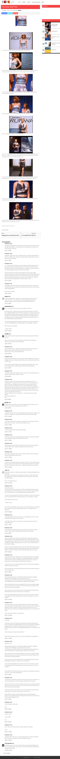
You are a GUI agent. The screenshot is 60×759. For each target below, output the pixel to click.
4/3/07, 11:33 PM (8, 431)
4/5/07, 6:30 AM (8, 721)
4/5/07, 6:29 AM (8, 709)
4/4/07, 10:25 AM (8, 599)
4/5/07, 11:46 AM (8, 731)
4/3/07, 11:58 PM (8, 440)
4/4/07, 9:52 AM (8, 572)
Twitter (10, 13)
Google (16, 13)
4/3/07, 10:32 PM (8, 416)
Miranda (6, 402)
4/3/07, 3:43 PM (8, 303)
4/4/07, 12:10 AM (8, 467)
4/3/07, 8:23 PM (8, 407)
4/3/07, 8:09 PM (8, 376)
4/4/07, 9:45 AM (8, 551)
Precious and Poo (9, 6)
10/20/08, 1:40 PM (8, 750)
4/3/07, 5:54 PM (8, 353)
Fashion (28, 2)
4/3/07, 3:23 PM (8, 260)
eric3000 (6, 333)
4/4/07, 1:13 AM (8, 524)
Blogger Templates (37, 757)
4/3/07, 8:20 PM (8, 399)
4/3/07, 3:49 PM (8, 330)
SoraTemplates (26, 757)
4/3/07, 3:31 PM (8, 293)
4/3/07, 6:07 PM (8, 367)
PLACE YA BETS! (54, 31)
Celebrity (24, 2)
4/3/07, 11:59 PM (8, 448)
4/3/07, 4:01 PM (8, 343)
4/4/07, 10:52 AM (8, 615)
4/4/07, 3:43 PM (8, 699)
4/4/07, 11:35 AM (8, 638)
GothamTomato (8, 306)
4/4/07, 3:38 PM (8, 674)
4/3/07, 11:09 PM (8, 424)
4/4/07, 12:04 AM (8, 457)
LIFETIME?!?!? (53, 49)
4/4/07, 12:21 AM (8, 482)
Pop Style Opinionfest (36, 2)
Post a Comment (5, 230)
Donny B (6, 296)
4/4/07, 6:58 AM (8, 533)
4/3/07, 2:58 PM (8, 250)
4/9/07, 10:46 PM (8, 740)
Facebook (5, 13)
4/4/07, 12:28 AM (8, 511)
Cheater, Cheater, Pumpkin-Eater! (54, 25)
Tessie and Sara (8, 743)
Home (19, 2)
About (43, 2)
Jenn (6, 470)
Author (19, 10)
